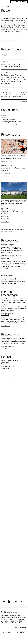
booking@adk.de (5, 326)
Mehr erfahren (14, 64)
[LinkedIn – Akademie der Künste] (21, 602)
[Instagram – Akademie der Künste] (4, 602)
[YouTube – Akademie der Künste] (15, 602)
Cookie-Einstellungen (7, 632)
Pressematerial (5, 176)
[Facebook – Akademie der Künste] (9, 602)
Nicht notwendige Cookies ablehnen (20, 632)
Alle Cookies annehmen (20, 627)
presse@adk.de (5, 258)
